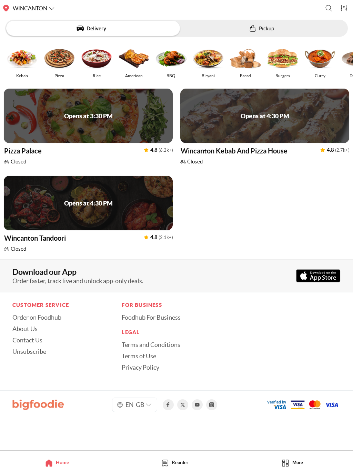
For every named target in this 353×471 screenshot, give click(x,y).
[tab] (59, 462)
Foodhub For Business (151, 317)
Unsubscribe (29, 351)
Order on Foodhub (36, 317)
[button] (328, 8)
